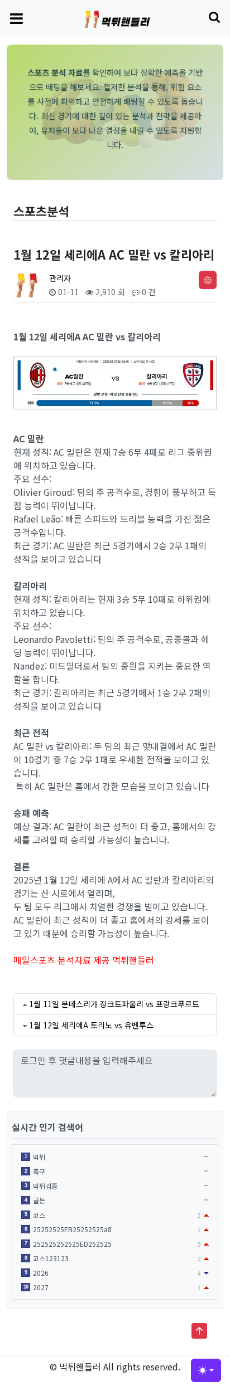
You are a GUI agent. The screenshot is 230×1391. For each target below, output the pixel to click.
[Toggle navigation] (16, 18)
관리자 (60, 278)
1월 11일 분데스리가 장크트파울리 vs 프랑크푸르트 (114, 1003)
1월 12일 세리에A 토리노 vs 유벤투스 (91, 1025)
